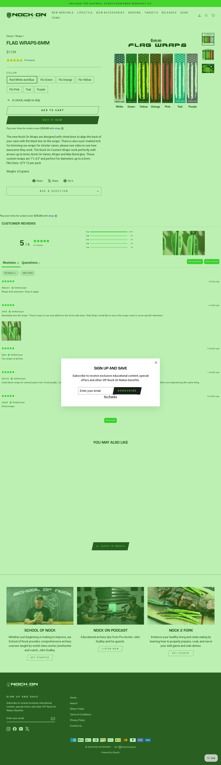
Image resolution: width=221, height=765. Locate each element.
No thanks (110, 397)
